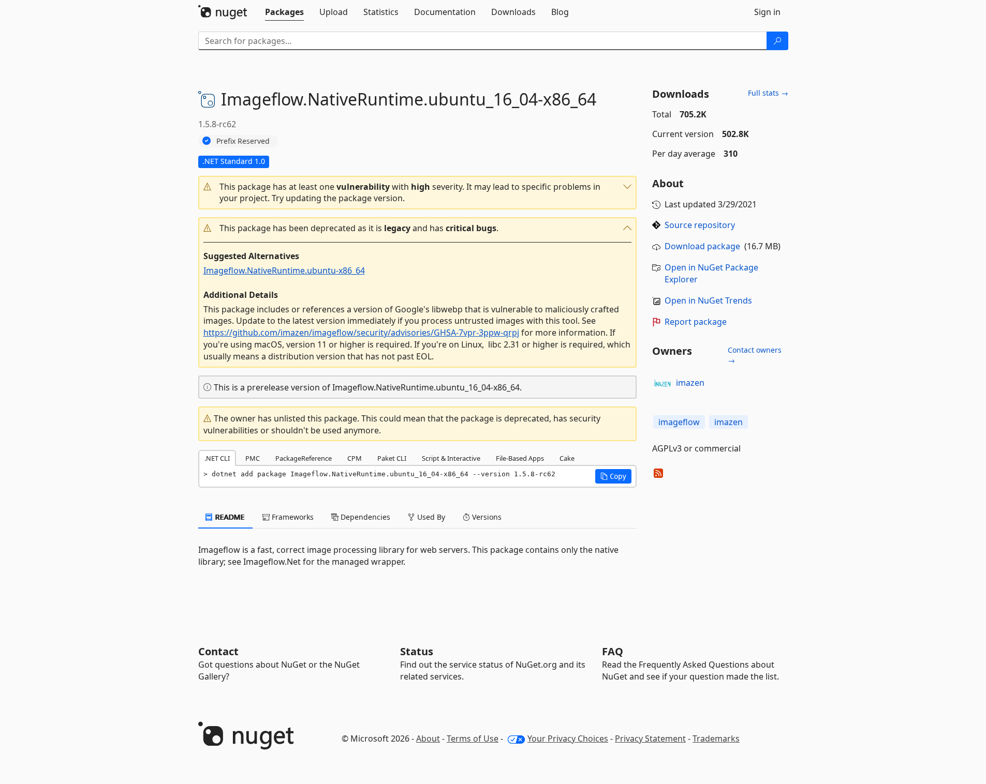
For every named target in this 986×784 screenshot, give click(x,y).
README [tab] (229, 517)
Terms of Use (472, 738)
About (428, 738)
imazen (690, 382)
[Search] (777, 41)
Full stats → (768, 93)
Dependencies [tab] (364, 517)
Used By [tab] (430, 517)
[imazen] (662, 383)
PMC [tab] (252, 458)
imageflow (679, 422)
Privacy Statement (650, 738)
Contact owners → (755, 355)
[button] (417, 193)
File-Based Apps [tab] (520, 458)
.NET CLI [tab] (217, 458)
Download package (702, 246)
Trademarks (716, 738)
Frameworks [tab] (292, 517)
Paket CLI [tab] (391, 458)
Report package (696, 321)
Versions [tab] (486, 517)
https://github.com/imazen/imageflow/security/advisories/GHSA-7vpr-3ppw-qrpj (361, 332)
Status (416, 651)
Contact (218, 651)
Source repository (700, 225)
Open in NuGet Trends (708, 300)
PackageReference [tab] (303, 458)
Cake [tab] (567, 458)
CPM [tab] (354, 458)
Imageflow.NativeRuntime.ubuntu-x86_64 (284, 270)
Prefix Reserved (243, 141)
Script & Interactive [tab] (451, 458)
